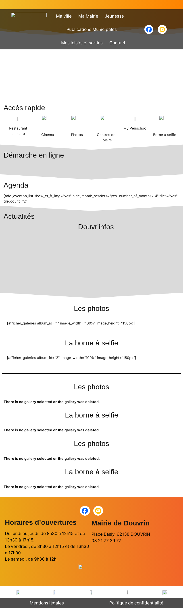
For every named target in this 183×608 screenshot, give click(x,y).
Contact (117, 42)
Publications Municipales (92, 29)
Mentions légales (47, 603)
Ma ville (64, 16)
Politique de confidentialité (136, 603)
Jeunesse (114, 16)
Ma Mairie (88, 16)
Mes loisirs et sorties (82, 42)
